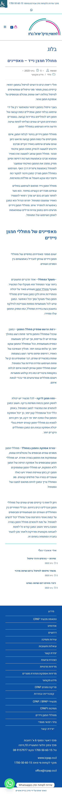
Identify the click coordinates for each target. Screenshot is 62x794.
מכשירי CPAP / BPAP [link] (45, 702)
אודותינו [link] (52, 626)
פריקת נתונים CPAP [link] (46, 687)
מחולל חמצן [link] (42, 289)
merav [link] (53, 70)
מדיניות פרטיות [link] (48, 667)
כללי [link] (49, 74)
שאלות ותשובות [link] (48, 646)
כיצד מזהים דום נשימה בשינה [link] (41, 583)
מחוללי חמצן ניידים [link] (46, 715)
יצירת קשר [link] (51, 653)
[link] (3, 3)
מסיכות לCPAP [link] (48, 708)
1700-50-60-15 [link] (43, 750)
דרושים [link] (52, 633)
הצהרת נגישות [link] (49, 660)
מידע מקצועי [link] (37, 74)
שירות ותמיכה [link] (49, 640)
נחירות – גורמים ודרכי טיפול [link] (41, 558)
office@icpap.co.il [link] (46, 771)
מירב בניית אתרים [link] (23, 790)
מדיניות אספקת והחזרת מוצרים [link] (39, 674)
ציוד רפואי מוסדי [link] (47, 722)
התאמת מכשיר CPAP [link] (45, 619)
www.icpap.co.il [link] (47, 758)
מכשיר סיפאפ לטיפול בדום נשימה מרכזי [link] (35, 570)
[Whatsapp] (9, 785)
